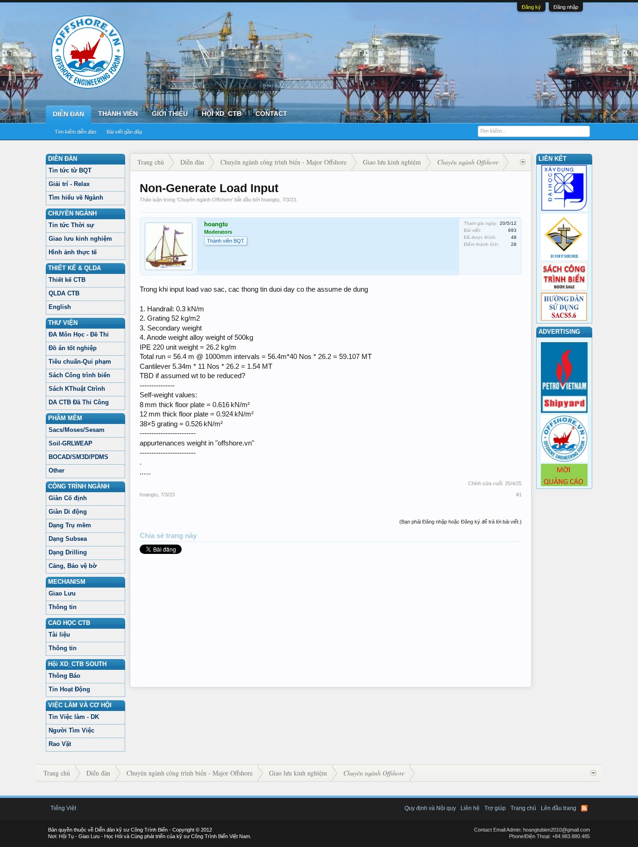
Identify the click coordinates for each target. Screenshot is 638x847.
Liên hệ (470, 808)
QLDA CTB (64, 293)
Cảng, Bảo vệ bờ (73, 565)
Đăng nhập (565, 7)
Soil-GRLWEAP (70, 443)
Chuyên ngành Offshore (204, 199)
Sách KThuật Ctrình (77, 388)
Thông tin (63, 606)
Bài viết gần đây (124, 132)
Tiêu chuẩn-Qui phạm (80, 361)
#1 (519, 494)
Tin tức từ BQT (70, 170)
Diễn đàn (68, 114)
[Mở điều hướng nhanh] (523, 162)
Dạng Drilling (68, 552)
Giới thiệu (170, 113)
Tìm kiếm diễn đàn (75, 132)
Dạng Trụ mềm (70, 525)
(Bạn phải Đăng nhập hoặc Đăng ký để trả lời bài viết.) (460, 521)
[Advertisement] (331, 621)
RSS (584, 808)
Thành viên (118, 113)
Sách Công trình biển (79, 375)
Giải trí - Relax (69, 183)
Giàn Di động (68, 511)
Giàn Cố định (68, 498)
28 (514, 244)
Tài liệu (59, 634)
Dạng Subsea (68, 538)
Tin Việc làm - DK (74, 716)
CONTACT (271, 113)
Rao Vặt (60, 743)
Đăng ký (531, 7)
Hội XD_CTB (221, 113)
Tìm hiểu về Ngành (76, 197)
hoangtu (270, 199)
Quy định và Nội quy (430, 808)
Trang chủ (523, 808)
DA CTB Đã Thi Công (79, 402)
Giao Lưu (62, 593)
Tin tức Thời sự (71, 225)
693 (512, 230)
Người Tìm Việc (71, 730)
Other (56, 470)
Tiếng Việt (63, 808)
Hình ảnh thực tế (73, 252)
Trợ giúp (495, 808)
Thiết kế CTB (67, 279)
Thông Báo (64, 675)
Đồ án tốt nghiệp (73, 348)
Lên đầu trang (558, 808)
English (60, 306)
